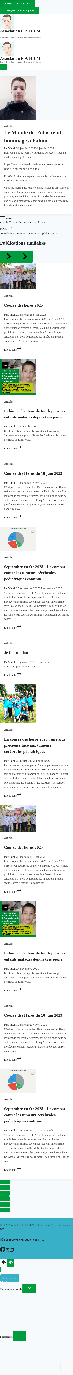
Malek (12, 148)
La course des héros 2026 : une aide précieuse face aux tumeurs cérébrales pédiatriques (35, 745)
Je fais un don (16, 652)
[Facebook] (2, 1251)
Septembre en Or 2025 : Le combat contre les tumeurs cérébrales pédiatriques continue (34, 572)
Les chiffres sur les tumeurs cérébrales (23, 220)
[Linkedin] (12, 1251)
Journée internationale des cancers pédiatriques (28, 231)
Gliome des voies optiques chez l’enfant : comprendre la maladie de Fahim (36, 1361)
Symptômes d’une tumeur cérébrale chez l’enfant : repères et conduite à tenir (34, 1304)
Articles (9, 126)
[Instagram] (7, 1251)
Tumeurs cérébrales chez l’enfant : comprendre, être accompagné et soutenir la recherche (32, 1297)
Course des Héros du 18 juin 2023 (33, 473)
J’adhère (4, 1281)
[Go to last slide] (8, 257)
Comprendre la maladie (11, 1289)
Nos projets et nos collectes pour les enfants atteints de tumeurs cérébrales (35, 1350)
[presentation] (36, 276)
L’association (6, 1337)
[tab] (5, 1182)
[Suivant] (24, 257)
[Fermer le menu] (0, 1269)
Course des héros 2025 (23, 305)
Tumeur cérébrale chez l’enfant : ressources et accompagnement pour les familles (35, 1320)
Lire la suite (12, 349)
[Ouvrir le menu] (3, 67)
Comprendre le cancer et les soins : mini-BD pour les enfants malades (33, 1329)
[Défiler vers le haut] (3, 1263)
